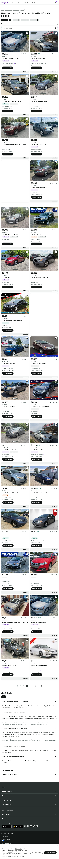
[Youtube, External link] (31, 826)
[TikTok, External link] (25, 826)
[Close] (57, 846)
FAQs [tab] (3, 696)
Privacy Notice (4, 836)
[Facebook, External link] (28, 826)
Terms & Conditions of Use (7, 833)
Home (2, 10)
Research (25, 2)
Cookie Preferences (6, 843)
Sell (18, 2)
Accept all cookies (50, 852)
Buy (13, 2)
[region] (29, 851)
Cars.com (10, 852)
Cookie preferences (36, 852)
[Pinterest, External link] (37, 826)
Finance (33, 2)
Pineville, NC (16, 10)
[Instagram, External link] (34, 826)
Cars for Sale (8, 10)
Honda (22, 10)
